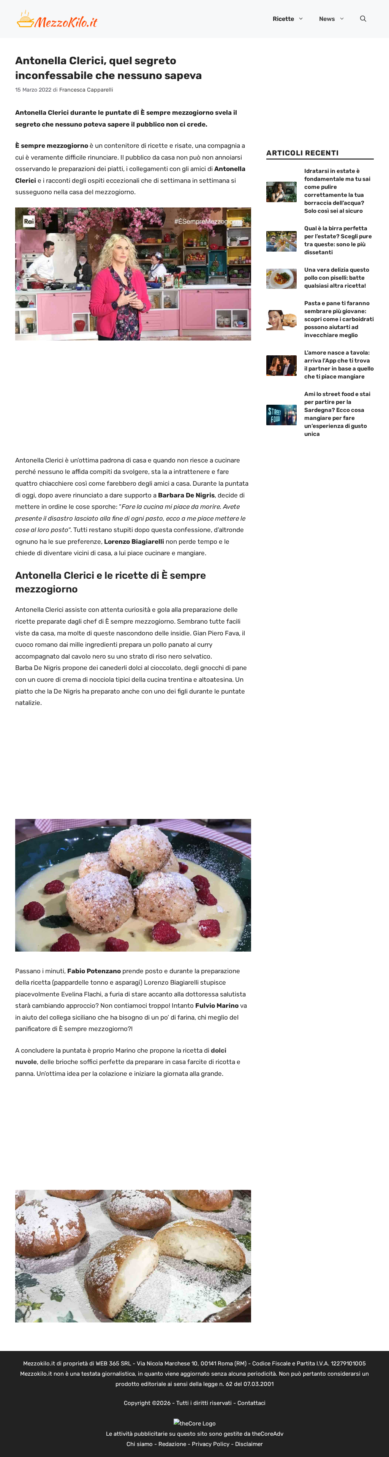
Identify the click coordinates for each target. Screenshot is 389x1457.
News (327, 18)
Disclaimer (249, 1444)
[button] (363, 19)
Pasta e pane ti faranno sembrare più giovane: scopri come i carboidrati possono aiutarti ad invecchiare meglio (339, 319)
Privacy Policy (210, 1444)
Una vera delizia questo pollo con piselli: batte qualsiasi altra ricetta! (336, 277)
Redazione (172, 1444)
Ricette (283, 18)
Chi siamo (140, 1444)
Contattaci (251, 1403)
